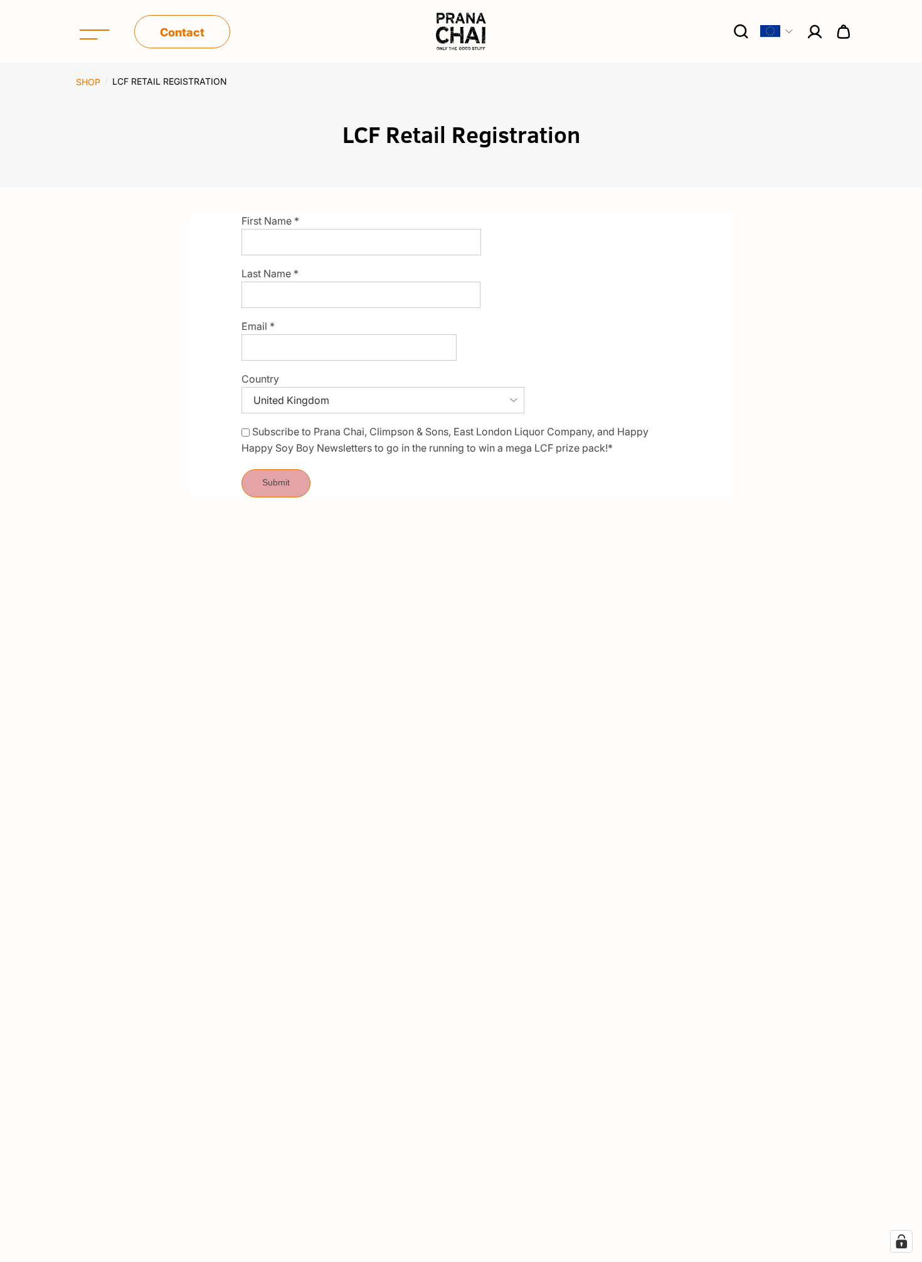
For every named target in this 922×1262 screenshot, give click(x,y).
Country (260, 379)
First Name (270, 221)
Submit (276, 482)
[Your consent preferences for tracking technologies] (901, 1241)
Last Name (270, 273)
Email (258, 326)
